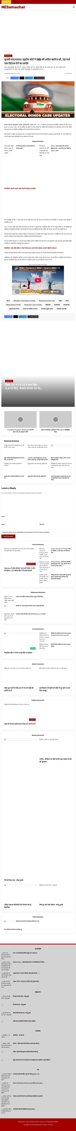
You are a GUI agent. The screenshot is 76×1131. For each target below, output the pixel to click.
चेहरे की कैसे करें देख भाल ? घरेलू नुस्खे (21, 1013)
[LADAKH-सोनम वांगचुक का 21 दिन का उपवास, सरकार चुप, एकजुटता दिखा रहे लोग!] (38, 450)
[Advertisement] (38, 16)
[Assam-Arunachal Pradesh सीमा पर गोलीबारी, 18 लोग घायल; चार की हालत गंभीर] (44, 554)
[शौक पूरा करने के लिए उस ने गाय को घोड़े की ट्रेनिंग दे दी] (20, 676)
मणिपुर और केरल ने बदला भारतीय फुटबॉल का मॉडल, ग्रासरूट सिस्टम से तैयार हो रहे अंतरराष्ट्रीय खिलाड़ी (61, 576)
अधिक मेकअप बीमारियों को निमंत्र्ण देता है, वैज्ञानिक (24, 1021)
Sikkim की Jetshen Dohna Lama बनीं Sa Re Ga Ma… (28, 1083)
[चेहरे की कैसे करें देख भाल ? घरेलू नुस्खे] (6, 1015)
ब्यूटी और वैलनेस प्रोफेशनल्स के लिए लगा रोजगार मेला (19, 724)
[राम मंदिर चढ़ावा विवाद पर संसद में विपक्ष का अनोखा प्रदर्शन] (9, 149)
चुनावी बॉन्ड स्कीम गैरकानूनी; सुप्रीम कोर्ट (37, 476)
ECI (9, 301)
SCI (68, 301)
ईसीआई (48, 305)
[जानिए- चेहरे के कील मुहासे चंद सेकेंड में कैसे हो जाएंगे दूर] (6, 1054)
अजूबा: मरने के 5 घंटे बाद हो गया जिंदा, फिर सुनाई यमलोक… (26, 981)
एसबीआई (57, 305)
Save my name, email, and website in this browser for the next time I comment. (26, 532)
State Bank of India (14, 305)
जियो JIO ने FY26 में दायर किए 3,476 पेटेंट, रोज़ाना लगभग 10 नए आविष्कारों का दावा (22, 388)
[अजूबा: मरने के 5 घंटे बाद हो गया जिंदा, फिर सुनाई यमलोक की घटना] (6, 984)
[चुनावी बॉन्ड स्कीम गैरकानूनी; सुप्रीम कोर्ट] (38, 468)
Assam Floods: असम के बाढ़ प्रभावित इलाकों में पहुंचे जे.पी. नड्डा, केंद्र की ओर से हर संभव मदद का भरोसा (60, 563)
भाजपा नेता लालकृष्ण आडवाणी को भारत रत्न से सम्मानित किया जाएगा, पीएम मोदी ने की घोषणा (61, 478)
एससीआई (66, 305)
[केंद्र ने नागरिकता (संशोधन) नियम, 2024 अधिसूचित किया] (61, 450)
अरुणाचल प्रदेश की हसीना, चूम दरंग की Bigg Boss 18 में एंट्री (30, 614)
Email (3, 524)
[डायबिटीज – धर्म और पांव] (6, 1037)
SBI (61, 301)
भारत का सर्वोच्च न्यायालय (31, 309)
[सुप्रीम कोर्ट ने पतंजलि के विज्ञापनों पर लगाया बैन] (14, 468)
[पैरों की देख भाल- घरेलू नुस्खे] (20, 808)
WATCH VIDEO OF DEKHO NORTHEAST (38, 264)
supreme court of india (33, 305)
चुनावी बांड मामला (14, 309)
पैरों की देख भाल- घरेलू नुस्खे (13, 880)
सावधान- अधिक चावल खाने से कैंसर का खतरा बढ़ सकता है (26, 1043)
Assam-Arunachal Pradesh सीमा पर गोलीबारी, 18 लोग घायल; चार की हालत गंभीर (60, 550)
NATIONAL (8, 56)
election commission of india (25, 301)
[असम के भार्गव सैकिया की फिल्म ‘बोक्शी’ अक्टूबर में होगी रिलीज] (9, 599)
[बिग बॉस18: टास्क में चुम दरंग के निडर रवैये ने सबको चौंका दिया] (9, 608)
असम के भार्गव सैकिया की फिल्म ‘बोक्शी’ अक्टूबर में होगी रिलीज (29, 596)
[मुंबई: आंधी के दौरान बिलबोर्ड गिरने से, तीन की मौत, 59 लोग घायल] (14, 450)
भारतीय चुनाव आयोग (47, 309)
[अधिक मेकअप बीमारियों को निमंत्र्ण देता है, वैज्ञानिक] (20, 893)
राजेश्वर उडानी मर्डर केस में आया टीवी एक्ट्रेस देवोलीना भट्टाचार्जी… (28, 1096)
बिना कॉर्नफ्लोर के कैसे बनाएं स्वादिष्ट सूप (13, 929)
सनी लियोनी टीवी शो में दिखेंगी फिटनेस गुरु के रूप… (24, 1109)
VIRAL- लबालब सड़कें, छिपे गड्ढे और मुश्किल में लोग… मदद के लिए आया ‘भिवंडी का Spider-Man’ (61, 148)
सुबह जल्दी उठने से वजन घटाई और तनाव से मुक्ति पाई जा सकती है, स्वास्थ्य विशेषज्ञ (31, 1060)
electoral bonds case (47, 301)
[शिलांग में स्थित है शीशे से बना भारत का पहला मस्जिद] (44, 646)
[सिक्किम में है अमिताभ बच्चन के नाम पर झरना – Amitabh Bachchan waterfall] (44, 637)
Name (3, 516)
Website (41, 524)
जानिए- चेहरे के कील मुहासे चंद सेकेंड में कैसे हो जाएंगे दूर (25, 1051)
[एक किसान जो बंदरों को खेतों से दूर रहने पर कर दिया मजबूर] (55, 676)
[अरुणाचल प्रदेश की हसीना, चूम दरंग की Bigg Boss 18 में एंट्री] (9, 617)
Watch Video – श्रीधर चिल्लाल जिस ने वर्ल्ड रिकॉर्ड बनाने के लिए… (29, 962)
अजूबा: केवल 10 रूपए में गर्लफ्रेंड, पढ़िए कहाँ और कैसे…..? (26, 973)
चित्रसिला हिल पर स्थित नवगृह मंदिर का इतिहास (18, 653)
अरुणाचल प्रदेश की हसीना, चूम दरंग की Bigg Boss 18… (26, 1074)
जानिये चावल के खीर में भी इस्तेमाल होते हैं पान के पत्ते (27, 921)
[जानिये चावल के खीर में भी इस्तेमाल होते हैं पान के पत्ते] (9, 923)
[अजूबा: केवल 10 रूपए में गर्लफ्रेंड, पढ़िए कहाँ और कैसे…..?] (6, 975)
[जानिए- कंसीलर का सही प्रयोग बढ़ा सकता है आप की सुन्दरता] (55, 748)
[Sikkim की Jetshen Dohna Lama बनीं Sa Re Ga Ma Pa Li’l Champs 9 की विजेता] (6, 1088)
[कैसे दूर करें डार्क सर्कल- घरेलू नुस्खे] (55, 893)
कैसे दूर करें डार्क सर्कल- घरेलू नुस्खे (51, 905)
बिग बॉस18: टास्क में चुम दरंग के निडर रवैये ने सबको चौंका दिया (30, 605)
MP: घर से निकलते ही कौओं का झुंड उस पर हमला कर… (25, 953)
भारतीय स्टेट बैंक (62, 309)
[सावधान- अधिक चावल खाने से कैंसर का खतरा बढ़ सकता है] (6, 1045)
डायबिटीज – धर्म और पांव (18, 1035)
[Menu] (74, 8)
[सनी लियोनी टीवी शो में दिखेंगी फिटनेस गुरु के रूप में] (6, 1111)
